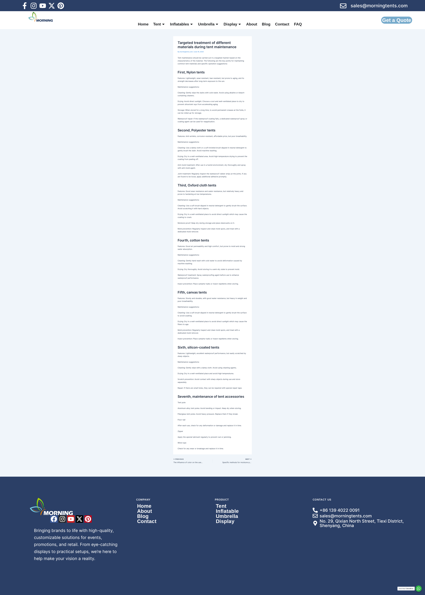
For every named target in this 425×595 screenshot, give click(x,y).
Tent (221, 506)
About (144, 511)
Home (144, 506)
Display (225, 521)
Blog (143, 516)
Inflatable (227, 511)
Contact (146, 521)
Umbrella (227, 516)
